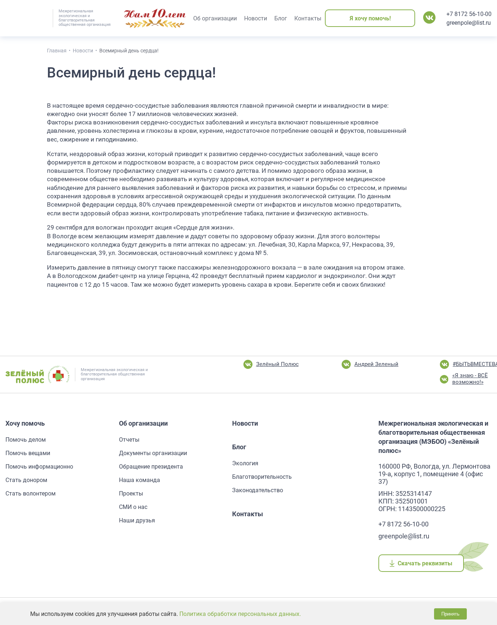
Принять (450, 614)
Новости (245, 423)
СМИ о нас (133, 506)
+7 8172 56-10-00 (469, 14)
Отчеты (129, 439)
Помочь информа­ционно (39, 466)
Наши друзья (137, 520)
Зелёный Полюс (277, 364)
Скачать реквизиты (425, 563)
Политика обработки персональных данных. (240, 613)
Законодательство (257, 490)
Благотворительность (262, 476)
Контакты (247, 514)
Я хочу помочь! (370, 18)
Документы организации (153, 453)
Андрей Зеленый (376, 364)
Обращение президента (151, 466)
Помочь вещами (27, 453)
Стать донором (26, 480)
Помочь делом (25, 439)
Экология (245, 463)
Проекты (131, 493)
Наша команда (139, 480)
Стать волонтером (30, 493)
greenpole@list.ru (468, 22)
